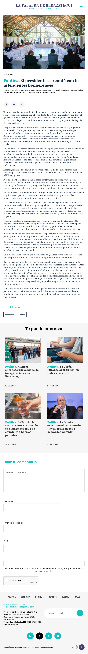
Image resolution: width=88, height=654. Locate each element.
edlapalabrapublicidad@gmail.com (18, 607)
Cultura (66, 597)
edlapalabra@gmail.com (14, 604)
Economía (25, 597)
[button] (81, 6)
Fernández (9, 315)
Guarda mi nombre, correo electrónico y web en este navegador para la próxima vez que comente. (44, 569)
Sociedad (39, 597)
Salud (77, 597)
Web (5, 541)
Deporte (52, 597)
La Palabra (44, 5)
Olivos (22, 315)
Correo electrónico (13, 523)
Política (12, 597)
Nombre (8, 501)
